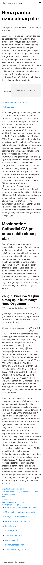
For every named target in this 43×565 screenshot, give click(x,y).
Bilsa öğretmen (12, 526)
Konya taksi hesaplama (16, 517)
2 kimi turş (6, 499)
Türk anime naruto (13, 535)
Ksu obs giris (11, 107)
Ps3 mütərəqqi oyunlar (15, 545)
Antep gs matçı (12, 540)
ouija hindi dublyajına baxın (13, 489)
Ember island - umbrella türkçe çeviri (22, 507)
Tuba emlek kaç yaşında (16, 549)
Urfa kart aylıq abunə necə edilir (20, 512)
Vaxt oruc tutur (12, 531)
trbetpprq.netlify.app (12, 3)
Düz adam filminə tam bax (17, 102)
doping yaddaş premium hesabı (15, 502)
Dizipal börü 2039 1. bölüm (17, 521)
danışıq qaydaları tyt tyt (12, 504)
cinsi (4, 497)
